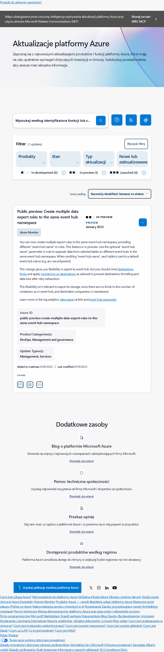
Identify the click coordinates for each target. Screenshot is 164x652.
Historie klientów (44, 601)
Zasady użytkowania (22, 649)
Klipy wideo (120, 621)
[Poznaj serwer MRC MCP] (145, 120)
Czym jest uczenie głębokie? (125, 625)
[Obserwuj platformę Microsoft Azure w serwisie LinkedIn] (106, 587)
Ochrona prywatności (118, 645)
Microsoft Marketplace (45, 616)
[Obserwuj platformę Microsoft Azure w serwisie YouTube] (114, 587)
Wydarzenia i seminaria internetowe (23, 621)
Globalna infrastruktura (93, 597)
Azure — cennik (78, 601)
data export (67, 299)
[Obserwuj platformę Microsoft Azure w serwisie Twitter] (91, 587)
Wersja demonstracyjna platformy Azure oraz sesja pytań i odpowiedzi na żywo (89, 611)
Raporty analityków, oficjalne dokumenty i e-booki (79, 621)
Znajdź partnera (70, 616)
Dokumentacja (90, 616)
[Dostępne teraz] (143, 172)
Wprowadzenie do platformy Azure (55, 597)
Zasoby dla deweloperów (124, 616)
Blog (104, 616)
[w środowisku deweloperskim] (63, 172)
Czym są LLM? (18, 630)
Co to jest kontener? (41, 630)
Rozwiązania (93, 606)
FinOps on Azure (21, 606)
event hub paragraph (102, 299)
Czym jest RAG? (65, 630)
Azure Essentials (22, 601)
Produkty (62, 601)
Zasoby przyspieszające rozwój (121, 606)
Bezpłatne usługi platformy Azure (111, 601)
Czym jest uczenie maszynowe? (85, 625)
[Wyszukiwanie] (101, 120)
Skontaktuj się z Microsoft (87, 645)
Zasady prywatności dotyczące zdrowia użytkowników (35, 645)
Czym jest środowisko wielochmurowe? (39, 625)
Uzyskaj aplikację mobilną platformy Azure (51, 588)
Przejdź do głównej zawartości (21, 2)
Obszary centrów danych (125, 597)
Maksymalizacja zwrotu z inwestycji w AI (58, 606)
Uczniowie (147, 616)
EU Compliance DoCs (113, 649)
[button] (117, 120)
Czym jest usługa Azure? (15, 597)
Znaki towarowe (46, 649)
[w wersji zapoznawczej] (103, 172)
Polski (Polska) (9, 635)
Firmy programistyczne (15, 616)
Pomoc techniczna (25, 611)
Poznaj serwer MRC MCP (141, 18)
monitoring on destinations (58, 274)
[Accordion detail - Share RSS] (30, 384)
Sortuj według (78, 194)
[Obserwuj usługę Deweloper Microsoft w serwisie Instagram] (98, 587)
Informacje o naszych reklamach (78, 649)
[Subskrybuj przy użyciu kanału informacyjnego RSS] (131, 120)
